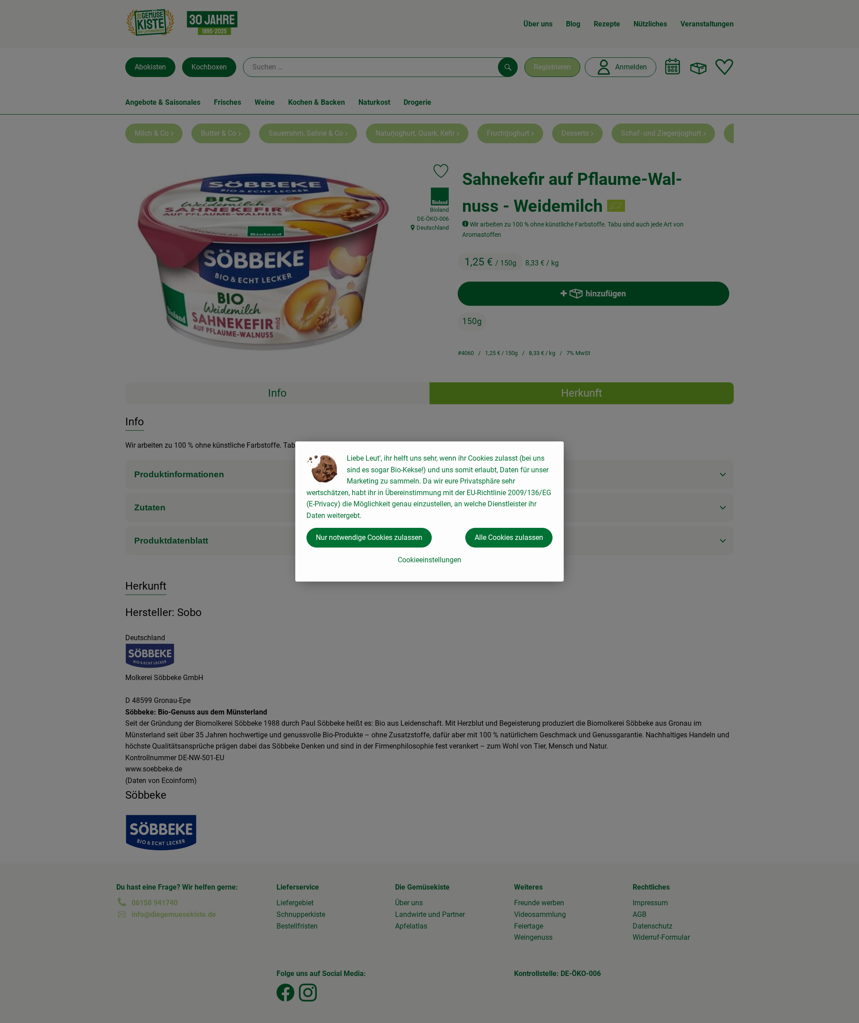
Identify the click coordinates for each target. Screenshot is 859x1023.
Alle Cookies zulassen (509, 537)
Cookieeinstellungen (429, 560)
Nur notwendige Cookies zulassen (369, 537)
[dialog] (429, 511)
